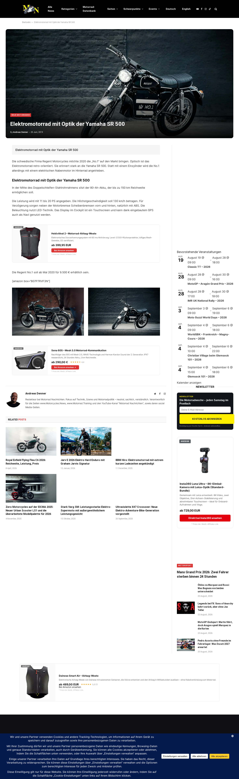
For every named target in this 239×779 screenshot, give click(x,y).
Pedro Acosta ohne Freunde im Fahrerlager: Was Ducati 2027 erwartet (214, 643)
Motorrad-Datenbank (89, 9)
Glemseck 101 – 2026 (201, 376)
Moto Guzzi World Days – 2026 (207, 317)
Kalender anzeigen (189, 382)
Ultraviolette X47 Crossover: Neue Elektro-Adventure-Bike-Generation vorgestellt (137, 510)
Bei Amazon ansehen (64, 250)
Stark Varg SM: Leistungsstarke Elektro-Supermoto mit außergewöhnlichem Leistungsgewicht (86, 510)
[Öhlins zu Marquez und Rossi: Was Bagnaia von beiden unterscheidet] (186, 589)
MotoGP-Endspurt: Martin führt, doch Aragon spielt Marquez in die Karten (215, 625)
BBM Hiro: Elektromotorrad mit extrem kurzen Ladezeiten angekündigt (139, 462)
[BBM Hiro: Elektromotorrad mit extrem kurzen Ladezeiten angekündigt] (141, 441)
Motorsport (185, 565)
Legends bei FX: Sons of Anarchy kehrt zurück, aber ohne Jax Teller (215, 606)
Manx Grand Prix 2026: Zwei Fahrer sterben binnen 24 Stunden (203, 574)
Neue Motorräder (21, 115)
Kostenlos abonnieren (207, 419)
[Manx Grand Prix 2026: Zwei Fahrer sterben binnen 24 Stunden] (205, 551)
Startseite (26, 22)
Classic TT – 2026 (199, 266)
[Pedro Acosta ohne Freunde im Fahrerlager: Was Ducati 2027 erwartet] (186, 645)
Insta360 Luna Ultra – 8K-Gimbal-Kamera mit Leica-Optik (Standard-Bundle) (202, 487)
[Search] (215, 9)
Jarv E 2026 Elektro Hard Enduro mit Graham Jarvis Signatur (83, 462)
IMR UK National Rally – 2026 (206, 300)
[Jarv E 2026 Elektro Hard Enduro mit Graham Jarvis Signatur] (86, 441)
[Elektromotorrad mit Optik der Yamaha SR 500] (119, 83)
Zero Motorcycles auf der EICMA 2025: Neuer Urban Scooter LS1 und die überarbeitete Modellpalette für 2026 (29, 510)
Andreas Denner (20, 132)
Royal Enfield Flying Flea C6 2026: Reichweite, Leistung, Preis (26, 462)
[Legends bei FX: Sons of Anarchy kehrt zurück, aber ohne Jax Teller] (186, 608)
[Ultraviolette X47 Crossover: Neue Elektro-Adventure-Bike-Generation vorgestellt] (141, 488)
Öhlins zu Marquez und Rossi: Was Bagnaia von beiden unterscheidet (214, 588)
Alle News (51, 9)
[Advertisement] (201, 194)
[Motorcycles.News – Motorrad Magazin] (30, 8)
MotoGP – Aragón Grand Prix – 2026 (210, 283)
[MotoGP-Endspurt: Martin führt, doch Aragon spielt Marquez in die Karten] (186, 626)
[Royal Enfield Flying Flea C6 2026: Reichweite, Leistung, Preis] (31, 441)
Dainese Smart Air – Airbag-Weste (79, 675)
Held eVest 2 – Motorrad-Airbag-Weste (73, 233)
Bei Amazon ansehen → (65, 367)
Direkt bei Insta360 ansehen (205, 518)
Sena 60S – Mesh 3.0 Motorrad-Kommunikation (78, 350)
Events (153, 8)
